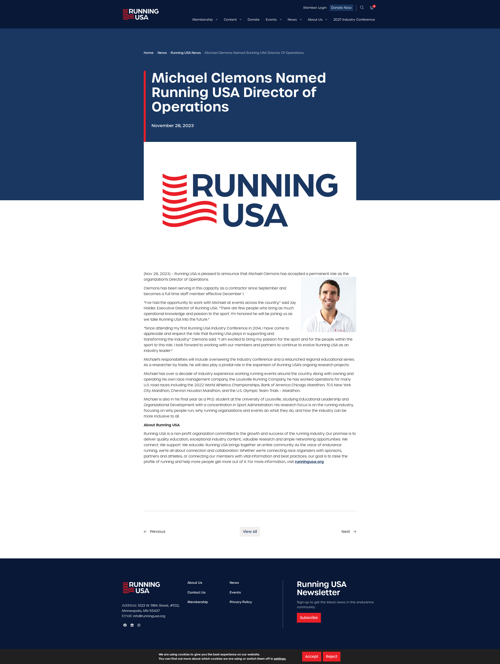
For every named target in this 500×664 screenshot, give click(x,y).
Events (235, 592)
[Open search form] (362, 7)
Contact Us (196, 592)
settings (280, 659)
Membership (198, 602)
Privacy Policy (241, 602)
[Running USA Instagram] (139, 625)
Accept (311, 656)
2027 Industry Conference (354, 20)
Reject (331, 656)
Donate (254, 20)
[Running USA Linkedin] (132, 625)
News (234, 583)
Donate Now (341, 8)
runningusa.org (309, 461)
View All (250, 531)
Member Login (315, 8)
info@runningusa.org (149, 616)
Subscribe (309, 617)
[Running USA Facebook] (125, 625)
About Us (195, 583)
